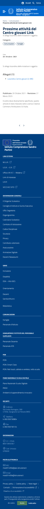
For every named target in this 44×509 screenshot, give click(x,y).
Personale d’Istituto (10, 324)
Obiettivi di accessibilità (12, 491)
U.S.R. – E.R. (7, 167)
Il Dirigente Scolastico (11, 201)
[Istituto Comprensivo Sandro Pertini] (11, 11)
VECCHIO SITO (8, 187)
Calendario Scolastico (11, 220)
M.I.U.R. (6, 162)
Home (5, 21)
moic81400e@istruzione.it (13, 475)
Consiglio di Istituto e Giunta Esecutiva (18, 206)
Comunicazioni (14, 21)
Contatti (6, 487)
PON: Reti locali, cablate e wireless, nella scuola (21, 369)
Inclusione (7, 271)
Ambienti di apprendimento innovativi (17, 393)
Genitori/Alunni (9, 299)
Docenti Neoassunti (10, 257)
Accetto (22, 503)
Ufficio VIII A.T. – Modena (12, 172)
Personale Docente (10, 341)
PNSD (5, 388)
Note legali (33, 483)
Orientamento (8, 288)
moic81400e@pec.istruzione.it (15, 468)
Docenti (6, 294)
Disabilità (6, 277)
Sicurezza (6, 234)
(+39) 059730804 (10, 419)
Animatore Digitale (10, 252)
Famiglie (20, 43)
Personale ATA (8, 346)
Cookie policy (32, 503)
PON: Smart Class (10, 365)
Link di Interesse (9, 177)
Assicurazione (8, 248)
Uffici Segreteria (9, 210)
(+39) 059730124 (10, 427)
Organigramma (8, 215)
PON (4, 360)
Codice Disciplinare (10, 229)
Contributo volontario (11, 243)
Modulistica (7, 306)
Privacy (5, 238)
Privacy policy (8, 483)
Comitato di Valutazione (12, 224)
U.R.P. (5, 182)
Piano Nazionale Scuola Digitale (15, 383)
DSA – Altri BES (9, 281)
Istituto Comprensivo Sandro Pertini (27, 11)
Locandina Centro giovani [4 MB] (20, 78)
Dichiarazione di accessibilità (23, 487)
